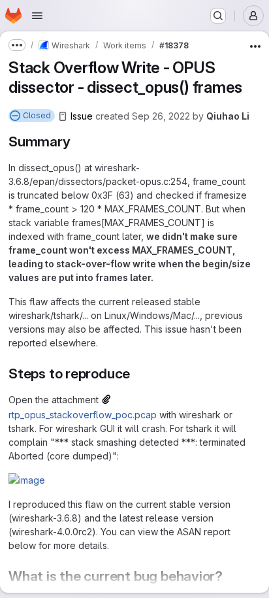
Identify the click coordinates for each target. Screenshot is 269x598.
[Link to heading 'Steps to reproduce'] (137, 373)
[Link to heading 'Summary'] (78, 141)
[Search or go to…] (218, 16)
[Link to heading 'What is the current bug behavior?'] (230, 576)
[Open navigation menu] (37, 15)
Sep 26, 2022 (161, 116)
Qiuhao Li (227, 116)
